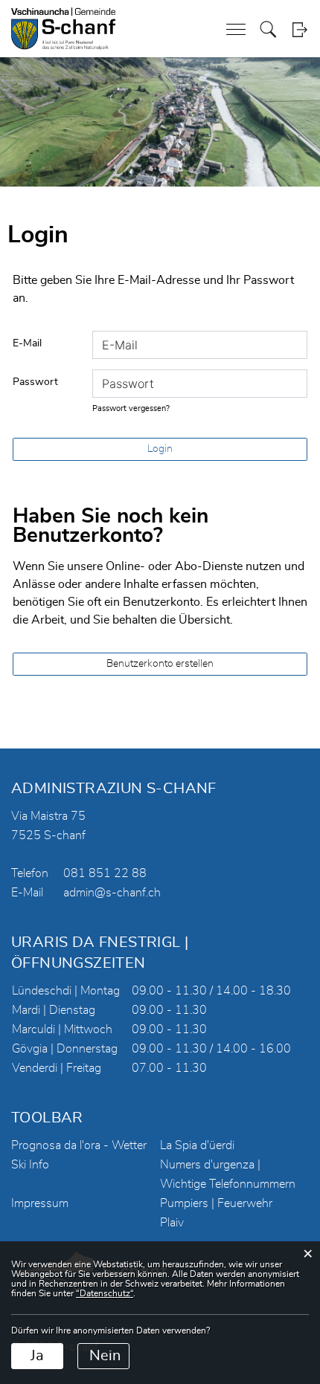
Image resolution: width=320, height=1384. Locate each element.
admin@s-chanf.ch (112, 893)
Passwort (35, 382)
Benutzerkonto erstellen (160, 664)
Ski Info (30, 1165)
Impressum (39, 1203)
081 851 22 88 (105, 873)
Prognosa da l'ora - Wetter (79, 1145)
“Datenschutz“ (104, 1293)
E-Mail (27, 343)
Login (299, 29)
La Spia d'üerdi (197, 1145)
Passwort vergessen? (131, 408)
